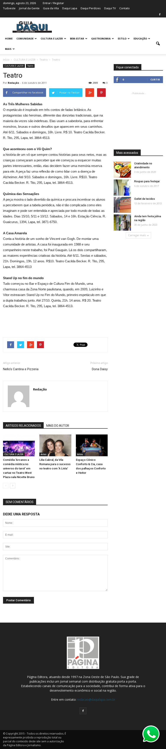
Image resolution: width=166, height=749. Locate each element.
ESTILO (122, 38)
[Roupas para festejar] (122, 187)
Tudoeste (9, 8)
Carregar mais (137, 235)
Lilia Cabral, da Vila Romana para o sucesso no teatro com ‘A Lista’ (54, 464)
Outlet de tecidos (144, 198)
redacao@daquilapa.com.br (96, 699)
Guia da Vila (51, 8)
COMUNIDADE (25, 38)
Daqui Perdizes (91, 8)
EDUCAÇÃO (140, 38)
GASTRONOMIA (101, 38)
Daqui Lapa (69, 8)
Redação (13, 82)
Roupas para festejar (147, 181)
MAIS (8, 48)
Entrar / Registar (53, 3)
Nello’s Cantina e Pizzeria (20, 369)
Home (9, 38)
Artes (43, 454)
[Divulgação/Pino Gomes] (55, 445)
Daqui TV (110, 8)
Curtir (155, 79)
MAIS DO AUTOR (57, 425)
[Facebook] (159, 14)
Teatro (30, 65)
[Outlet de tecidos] (122, 205)
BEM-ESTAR (77, 38)
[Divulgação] (92, 445)
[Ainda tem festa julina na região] (122, 222)
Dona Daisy (100, 369)
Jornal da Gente (29, 8)
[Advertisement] (55, 321)
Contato (124, 8)
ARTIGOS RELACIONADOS (23, 425)
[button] (158, 44)
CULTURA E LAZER (52, 38)
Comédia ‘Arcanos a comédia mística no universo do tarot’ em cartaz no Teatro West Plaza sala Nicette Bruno (19, 468)
